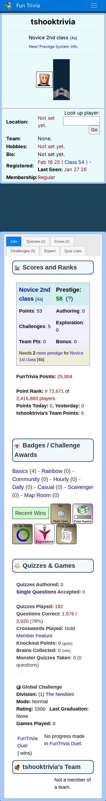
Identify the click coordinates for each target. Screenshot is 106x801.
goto (67, 643)
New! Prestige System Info (53, 46)
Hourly (61, 479)
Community (26, 479)
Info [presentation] (14, 241)
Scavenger (80, 487)
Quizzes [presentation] (35, 241)
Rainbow (53, 471)
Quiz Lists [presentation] (72, 251)
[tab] (13, 241)
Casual (47, 487)
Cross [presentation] (62, 241)
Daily (19, 487)
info (66, 650)
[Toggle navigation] (94, 5)
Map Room (38, 495)
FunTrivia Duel (65, 743)
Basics (21, 471)
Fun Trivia (27, 5)
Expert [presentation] (49, 251)
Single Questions (36, 592)
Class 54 (75, 162)
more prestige (49, 353)
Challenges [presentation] (23, 251)
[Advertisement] (53, 206)
